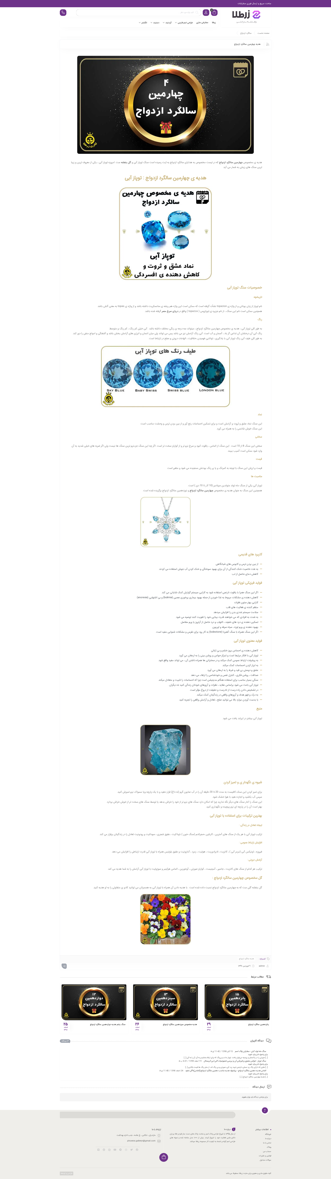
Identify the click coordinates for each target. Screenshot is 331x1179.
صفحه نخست (263, 33)
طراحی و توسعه (66, 1173)
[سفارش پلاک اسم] (246, 17)
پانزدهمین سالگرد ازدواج (258, 1024)
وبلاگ (269, 1147)
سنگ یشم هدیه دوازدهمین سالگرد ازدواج (108, 1024)
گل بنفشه (126, 162)
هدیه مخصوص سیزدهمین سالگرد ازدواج (180, 1024)
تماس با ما (267, 1143)
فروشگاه (268, 1134)
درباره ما (268, 1138)
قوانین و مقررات (265, 1155)
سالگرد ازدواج (246, 33)
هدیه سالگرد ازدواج (246, 958)
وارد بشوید (246, 1097)
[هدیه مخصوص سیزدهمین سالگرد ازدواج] (165, 1002)
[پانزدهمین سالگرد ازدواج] (237, 1002)
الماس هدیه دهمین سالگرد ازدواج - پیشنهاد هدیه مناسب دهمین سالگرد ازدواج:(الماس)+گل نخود (225, 1070)
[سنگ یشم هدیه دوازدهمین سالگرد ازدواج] (94, 1002)
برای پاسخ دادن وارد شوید (258, 1054)
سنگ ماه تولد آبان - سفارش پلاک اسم (250, 1051)
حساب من (267, 1151)
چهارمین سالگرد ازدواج (231, 162)
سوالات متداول (265, 1160)
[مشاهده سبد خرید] (214, 13)
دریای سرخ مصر (169, 311)
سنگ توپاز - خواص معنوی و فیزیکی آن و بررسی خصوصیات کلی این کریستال (235, 1061)
